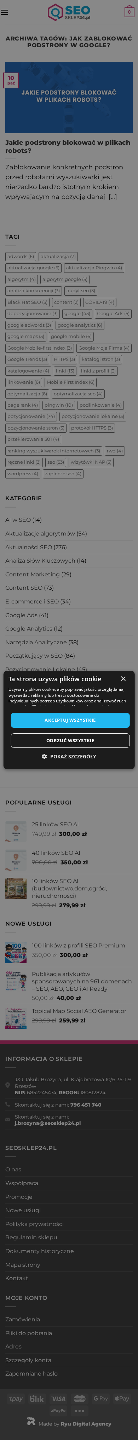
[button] (69, 756)
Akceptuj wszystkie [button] (70, 720)
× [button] (123, 679)
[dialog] (69, 720)
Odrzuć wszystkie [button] (70, 740)
